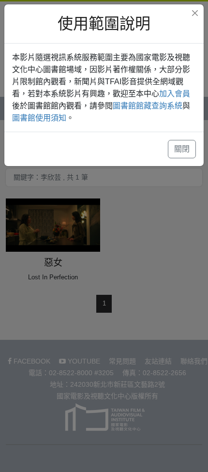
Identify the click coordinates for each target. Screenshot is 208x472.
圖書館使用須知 (39, 118)
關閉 (182, 149)
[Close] (195, 13)
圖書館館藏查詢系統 (147, 106)
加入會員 (174, 94)
